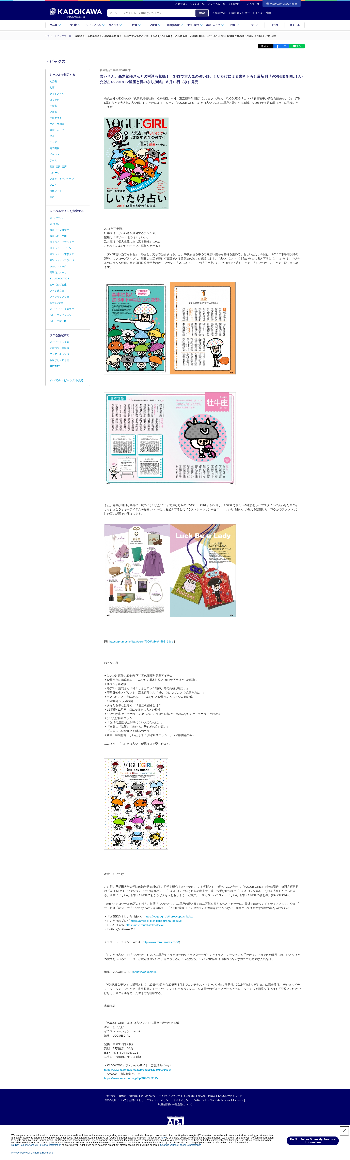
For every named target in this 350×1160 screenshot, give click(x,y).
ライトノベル (57, 93)
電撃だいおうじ (58, 272)
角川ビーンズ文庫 (59, 230)
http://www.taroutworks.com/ (161, 942)
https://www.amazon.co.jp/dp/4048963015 (131, 1078)
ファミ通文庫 (57, 290)
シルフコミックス (59, 266)
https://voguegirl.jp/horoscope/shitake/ (169, 916)
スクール (295, 25)
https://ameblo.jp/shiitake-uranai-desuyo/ (156, 920)
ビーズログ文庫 (58, 284)
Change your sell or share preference (180, 1145)
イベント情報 (263, 12)
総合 (52, 197)
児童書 (53, 111)
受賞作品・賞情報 (59, 348)
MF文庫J (54, 223)
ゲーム (254, 25)
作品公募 (254, 3)
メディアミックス (59, 342)
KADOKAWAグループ (230, 1096)
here (163, 1137)
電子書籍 (54, 148)
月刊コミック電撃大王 (62, 254)
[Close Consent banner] (344, 1130)
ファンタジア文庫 (59, 296)
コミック (54, 99)
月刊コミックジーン (60, 248)
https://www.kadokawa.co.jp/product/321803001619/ (137, 1069)
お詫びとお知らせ (59, 360)
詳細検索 (220, 12)
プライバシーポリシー (158, 1100)
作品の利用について (115, 1100)
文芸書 (53, 81)
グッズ (275, 25)
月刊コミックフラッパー (63, 260)
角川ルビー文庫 (58, 236)
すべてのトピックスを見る (67, 380)
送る (298, 46)
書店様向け (189, 1096)
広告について (148, 1096)
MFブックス (56, 217)
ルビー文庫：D (58, 321)
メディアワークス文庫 (62, 309)
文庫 (52, 87)
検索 (202, 13)
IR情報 (122, 1096)
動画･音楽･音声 (58, 166)
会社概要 (111, 1096)
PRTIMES (55, 366)
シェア (283, 46)
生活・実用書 (57, 124)
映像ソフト (56, 190)
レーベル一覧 (218, 3)
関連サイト (237, 3)
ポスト (267, 46)
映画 (52, 136)
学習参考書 (56, 118)
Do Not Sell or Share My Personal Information (218, 1100)
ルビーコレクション (60, 315)
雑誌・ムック (57, 130)
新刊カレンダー (240, 12)
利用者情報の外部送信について (175, 1104)
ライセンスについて (169, 1096)
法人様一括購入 (206, 1096)
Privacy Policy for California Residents (32, 1152)
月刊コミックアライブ (62, 242)
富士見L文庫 (56, 302)
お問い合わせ (136, 1100)
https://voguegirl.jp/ (145, 971)
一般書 (53, 105)
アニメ (53, 184)
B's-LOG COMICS (59, 278)
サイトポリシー (182, 1100)
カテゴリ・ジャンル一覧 (191, 3)
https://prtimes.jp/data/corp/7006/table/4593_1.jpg (141, 641)
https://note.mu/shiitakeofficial (144, 925)
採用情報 (133, 1096)
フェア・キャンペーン (62, 178)
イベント (54, 154)
